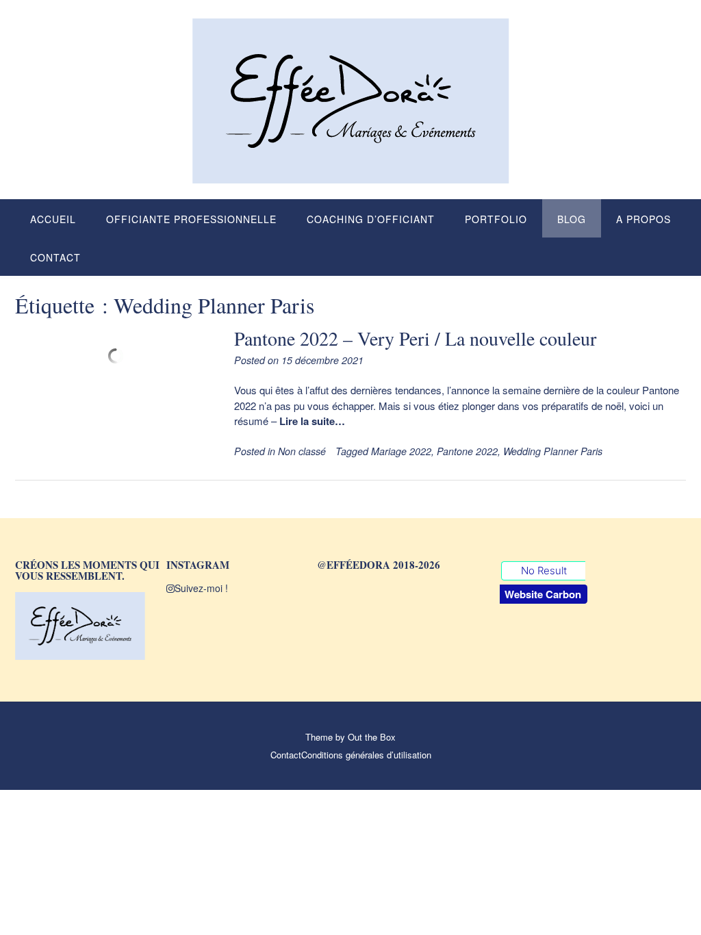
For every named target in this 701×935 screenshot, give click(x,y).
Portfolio (496, 219)
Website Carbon (543, 594)
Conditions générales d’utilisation (366, 754)
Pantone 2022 (467, 451)
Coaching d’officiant (371, 219)
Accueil (53, 219)
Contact (55, 257)
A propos (643, 219)
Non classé (302, 451)
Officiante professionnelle (191, 219)
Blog (571, 219)
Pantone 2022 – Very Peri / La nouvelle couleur (415, 338)
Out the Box (372, 736)
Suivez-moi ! (201, 588)
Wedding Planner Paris (552, 451)
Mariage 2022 (401, 451)
